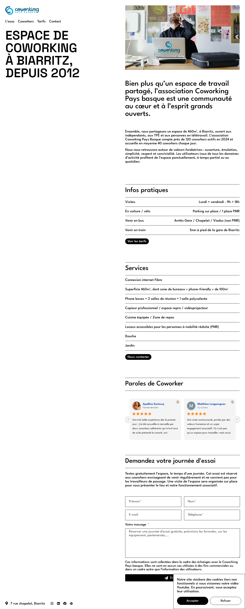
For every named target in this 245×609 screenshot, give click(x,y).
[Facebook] (65, 603)
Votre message (136, 524)
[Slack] (71, 603)
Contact (55, 21)
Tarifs (41, 21)
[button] (182, 37)
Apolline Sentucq (153, 404)
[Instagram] (52, 603)
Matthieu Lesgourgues (211, 404)
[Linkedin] (58, 603)
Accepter (193, 600)
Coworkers (26, 21)
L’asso (9, 21)
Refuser (226, 600)
